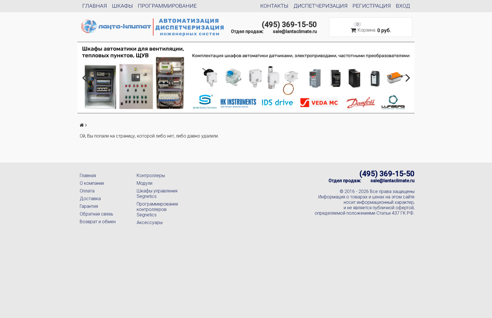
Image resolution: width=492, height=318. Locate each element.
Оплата (87, 191)
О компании (92, 183)
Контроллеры (151, 175)
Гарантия (89, 206)
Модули (144, 183)
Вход (403, 6)
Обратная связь (96, 214)
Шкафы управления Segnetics (157, 193)
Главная (94, 6)
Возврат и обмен (98, 221)
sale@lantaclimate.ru (295, 31)
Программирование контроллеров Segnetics (157, 209)
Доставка (90, 198)
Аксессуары (150, 222)
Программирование (167, 6)
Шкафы (122, 6)
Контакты (274, 6)
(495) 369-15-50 (289, 24)
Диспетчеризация (321, 6)
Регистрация (371, 6)
